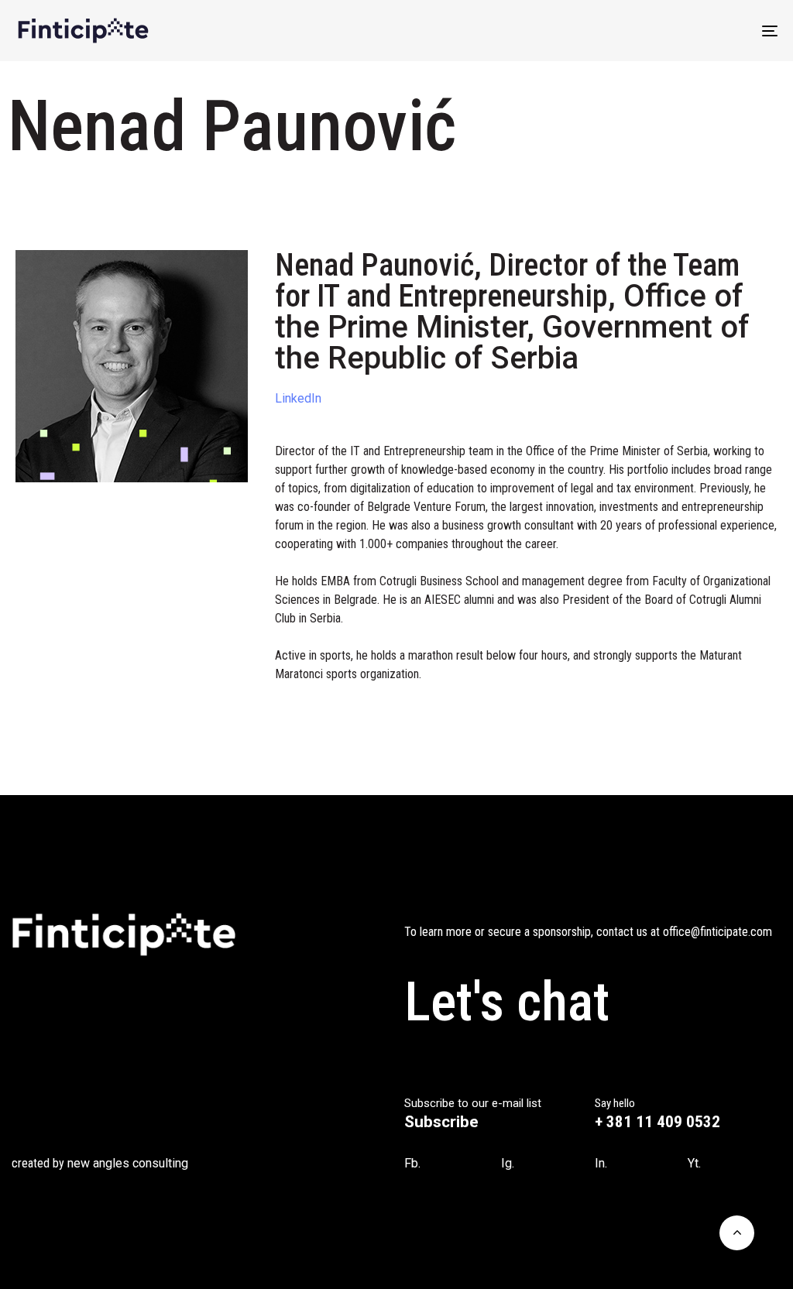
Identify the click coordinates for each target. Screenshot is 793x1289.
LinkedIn (298, 398)
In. (601, 1163)
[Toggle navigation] (651, 30)
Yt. (694, 1163)
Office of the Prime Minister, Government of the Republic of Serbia (512, 327)
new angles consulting (127, 1163)
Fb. (412, 1163)
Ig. (507, 1163)
